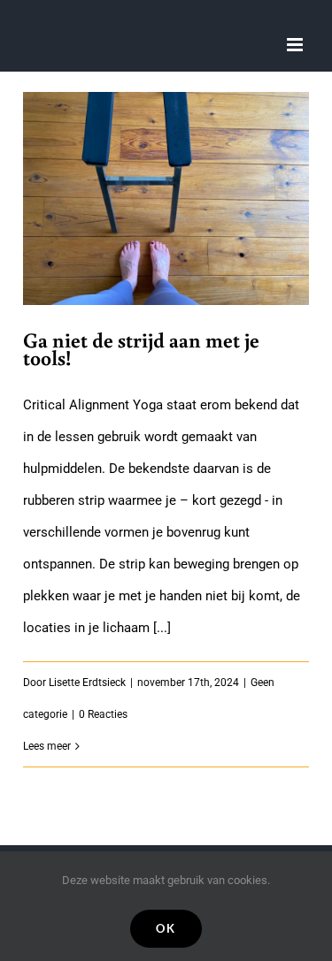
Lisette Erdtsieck (87, 682)
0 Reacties (103, 714)
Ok (166, 928)
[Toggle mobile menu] (296, 44)
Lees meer (47, 746)
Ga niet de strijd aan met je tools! (141, 348)
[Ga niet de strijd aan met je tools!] (166, 199)
